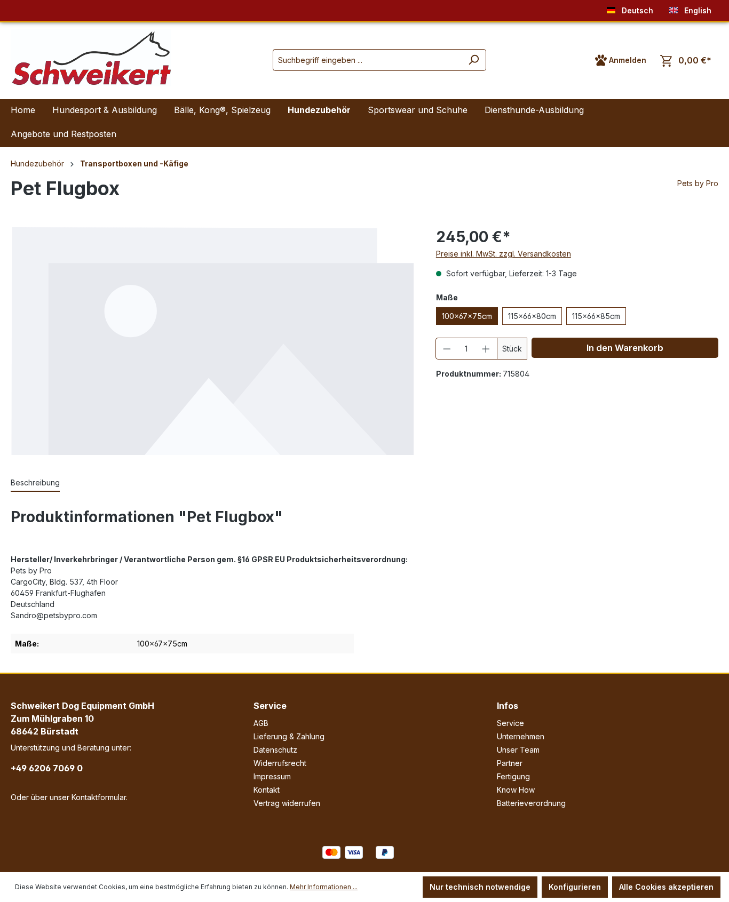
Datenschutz (275, 749)
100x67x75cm (467, 316)
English (696, 10)
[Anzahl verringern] (446, 349)
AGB (260, 723)
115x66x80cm (532, 316)
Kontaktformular (99, 797)
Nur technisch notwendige (480, 886)
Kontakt (266, 789)
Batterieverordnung (531, 803)
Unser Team (518, 749)
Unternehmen (520, 736)
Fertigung (513, 776)
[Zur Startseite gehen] (91, 57)
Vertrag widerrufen (286, 803)
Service (270, 705)
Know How (516, 789)
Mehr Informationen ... (324, 887)
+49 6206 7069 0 (47, 768)
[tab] (35, 483)
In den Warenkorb (625, 347)
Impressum (272, 776)
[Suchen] (473, 60)
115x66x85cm (596, 316)
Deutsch (636, 10)
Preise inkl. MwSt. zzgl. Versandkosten (503, 253)
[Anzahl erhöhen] (486, 349)
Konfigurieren (575, 886)
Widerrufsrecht (279, 763)
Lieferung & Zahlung (288, 736)
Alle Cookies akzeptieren (666, 886)
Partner (509, 763)
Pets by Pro (697, 183)
